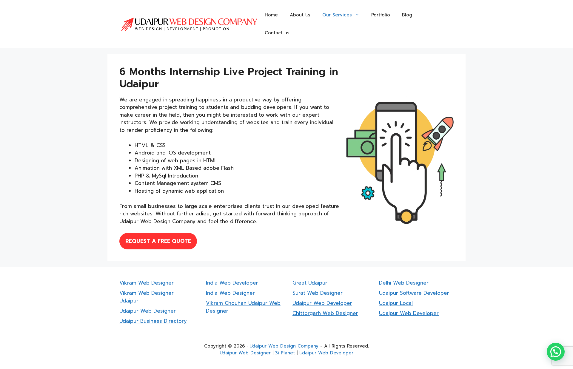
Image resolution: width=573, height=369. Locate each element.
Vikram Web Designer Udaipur (146, 297)
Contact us (277, 33)
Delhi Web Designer (404, 283)
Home (271, 15)
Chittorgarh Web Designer (325, 313)
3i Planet (285, 353)
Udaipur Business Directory (153, 321)
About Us (300, 15)
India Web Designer (230, 293)
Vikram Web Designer (146, 283)
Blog (407, 15)
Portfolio (380, 15)
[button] (556, 352)
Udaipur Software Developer (414, 293)
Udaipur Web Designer (147, 311)
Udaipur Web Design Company (283, 346)
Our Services (337, 15)
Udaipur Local (396, 303)
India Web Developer (232, 283)
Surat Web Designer (317, 293)
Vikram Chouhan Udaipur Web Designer (243, 307)
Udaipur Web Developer (322, 303)
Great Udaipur (309, 283)
